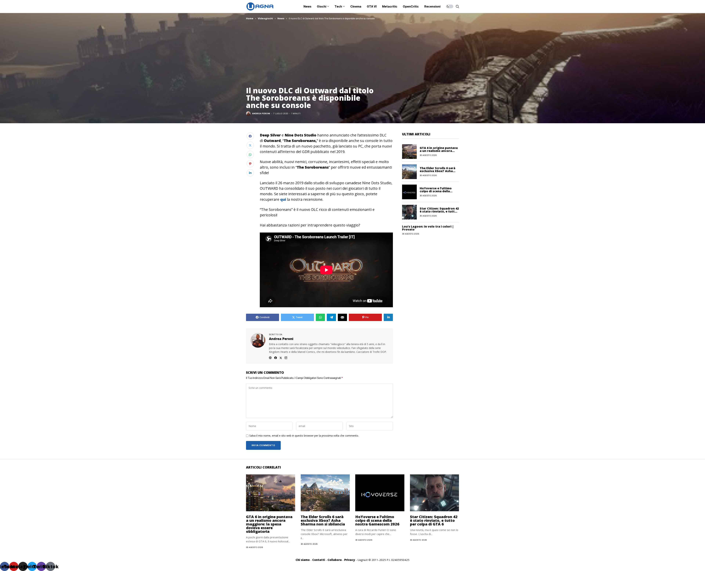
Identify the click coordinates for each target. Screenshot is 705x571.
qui (283, 199)
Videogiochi (265, 18)
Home (249, 18)
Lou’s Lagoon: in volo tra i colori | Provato (428, 227)
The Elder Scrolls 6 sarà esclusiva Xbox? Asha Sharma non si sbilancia (438, 171)
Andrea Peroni (261, 113)
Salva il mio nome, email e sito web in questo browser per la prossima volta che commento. (304, 435)
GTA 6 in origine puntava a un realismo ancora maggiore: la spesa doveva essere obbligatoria (269, 524)
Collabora (335, 560)
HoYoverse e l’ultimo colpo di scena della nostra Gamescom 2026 (437, 191)
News (280, 18)
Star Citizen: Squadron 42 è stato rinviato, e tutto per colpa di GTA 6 (439, 211)
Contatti (318, 560)
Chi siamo (303, 560)
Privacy (349, 560)
